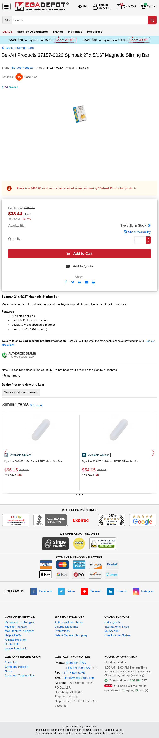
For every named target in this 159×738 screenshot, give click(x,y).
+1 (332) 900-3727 (78, 667)
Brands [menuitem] (58, 31)
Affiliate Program (15, 639)
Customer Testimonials (20, 675)
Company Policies (16, 666)
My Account (111, 631)
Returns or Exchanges (19, 622)
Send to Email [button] (86, 282)
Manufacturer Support (19, 631)
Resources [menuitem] (94, 31)
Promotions (62, 631)
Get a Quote (112, 622)
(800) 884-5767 (76, 662)
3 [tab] (82, 496)
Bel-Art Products (22, 67)
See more (36, 405)
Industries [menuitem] (75, 31)
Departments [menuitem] (32, 31)
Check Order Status (117, 635)
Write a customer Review (20, 392)
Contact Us (12, 644)
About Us (11, 662)
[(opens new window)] (63, 519)
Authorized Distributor (69, 622)
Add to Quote (83, 266)
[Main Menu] (6, 6)
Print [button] (93, 282)
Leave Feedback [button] (16, 648)
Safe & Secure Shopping (71, 635)
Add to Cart (82, 254)
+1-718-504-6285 (73, 672)
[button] (149, 225)
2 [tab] (79, 496)
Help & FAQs (13, 635)
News (8, 671)
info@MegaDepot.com (80, 677)
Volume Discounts (66, 626)
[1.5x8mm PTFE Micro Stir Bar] (118, 429)
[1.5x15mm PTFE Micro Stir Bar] (41, 429)
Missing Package (16, 626)
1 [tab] (76, 496)
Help (85, 6)
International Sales (116, 626)
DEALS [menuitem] (7, 31)
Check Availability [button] (139, 232)
